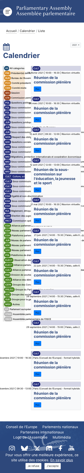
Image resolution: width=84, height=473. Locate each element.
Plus (37, 89)
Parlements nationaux (60, 427)
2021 (74, 45)
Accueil (11, 31)
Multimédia (62, 437)
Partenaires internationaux (42, 432)
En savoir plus (61, 460)
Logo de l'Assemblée (30, 437)
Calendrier (27, 31)
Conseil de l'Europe (21, 427)
